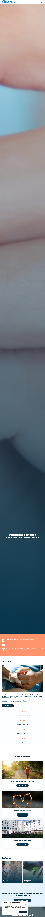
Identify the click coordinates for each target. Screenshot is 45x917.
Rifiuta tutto (15, 912)
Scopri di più (8, 705)
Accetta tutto (23, 912)
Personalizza (7, 912)
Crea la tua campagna (22, 900)
